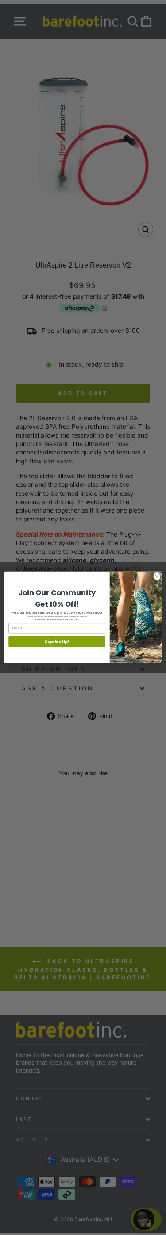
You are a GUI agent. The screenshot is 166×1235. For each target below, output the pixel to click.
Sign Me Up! (57, 641)
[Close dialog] (156, 576)
